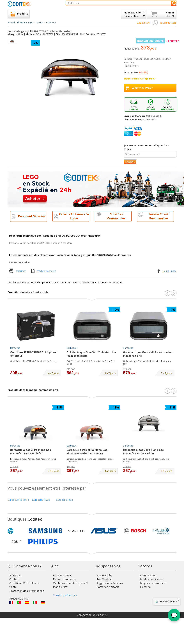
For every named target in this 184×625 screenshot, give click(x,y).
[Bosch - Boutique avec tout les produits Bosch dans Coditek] (135, 530)
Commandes (148, 575)
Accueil (11, 22)
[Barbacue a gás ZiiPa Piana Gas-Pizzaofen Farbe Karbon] (148, 423)
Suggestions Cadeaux (109, 583)
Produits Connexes (46, 270)
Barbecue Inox (64, 499)
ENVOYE (130, 161)
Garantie (145, 587)
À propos (15, 575)
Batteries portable (107, 587)
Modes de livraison (152, 579)
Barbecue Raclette (18, 499)
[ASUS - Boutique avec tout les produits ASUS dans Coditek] (104, 530)
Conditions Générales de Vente (24, 585)
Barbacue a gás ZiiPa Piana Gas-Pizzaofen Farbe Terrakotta (87, 451)
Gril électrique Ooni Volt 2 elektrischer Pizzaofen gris (148, 353)
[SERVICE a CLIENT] (155, 22)
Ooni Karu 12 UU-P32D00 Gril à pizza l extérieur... (34, 361)
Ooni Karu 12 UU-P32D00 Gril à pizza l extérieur (33, 353)
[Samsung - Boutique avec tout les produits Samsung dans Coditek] (45, 530)
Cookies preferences (65, 595)
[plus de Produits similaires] (173, 293)
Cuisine (39, 22)
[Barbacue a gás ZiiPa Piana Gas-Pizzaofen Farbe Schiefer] (36, 423)
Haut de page (169, 270)
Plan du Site (60, 587)
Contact (14, 579)
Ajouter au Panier (142, 88)
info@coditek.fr (168, 22)
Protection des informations (26, 591)
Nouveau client (62, 575)
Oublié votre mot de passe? (70, 583)
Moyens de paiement (153, 583)
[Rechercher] (173, 3)
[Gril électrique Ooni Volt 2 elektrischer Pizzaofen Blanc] (92, 326)
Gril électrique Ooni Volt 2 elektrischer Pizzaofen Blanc (91, 353)
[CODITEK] (34, 4)
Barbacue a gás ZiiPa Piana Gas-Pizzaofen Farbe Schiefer (31, 451)
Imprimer (21, 270)
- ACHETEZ (158, 41)
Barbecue (51, 22)
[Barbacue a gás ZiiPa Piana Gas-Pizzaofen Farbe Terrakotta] (92, 423)
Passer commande (64, 579)
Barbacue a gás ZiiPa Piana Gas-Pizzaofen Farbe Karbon (144, 451)
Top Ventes (103, 579)
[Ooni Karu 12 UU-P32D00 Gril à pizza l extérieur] (36, 326)
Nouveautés (104, 575)
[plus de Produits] (173, 391)
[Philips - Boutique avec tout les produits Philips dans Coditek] (43, 541)
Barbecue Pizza (41, 499)
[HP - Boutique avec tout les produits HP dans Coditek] (17, 530)
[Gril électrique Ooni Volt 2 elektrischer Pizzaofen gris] (148, 326)
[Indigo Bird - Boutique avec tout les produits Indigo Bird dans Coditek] (161, 530)
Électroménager (25, 22)
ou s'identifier (135, 14)
